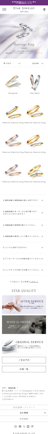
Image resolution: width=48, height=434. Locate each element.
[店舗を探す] (44, 9)
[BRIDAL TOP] (24, 11)
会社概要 (24, 413)
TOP (4, 388)
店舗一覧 (24, 369)
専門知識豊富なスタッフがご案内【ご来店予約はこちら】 (24, 2)
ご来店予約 (24, 359)
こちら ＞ (34, 282)
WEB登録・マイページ (24, 407)
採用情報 (24, 418)
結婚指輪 (12, 388)
